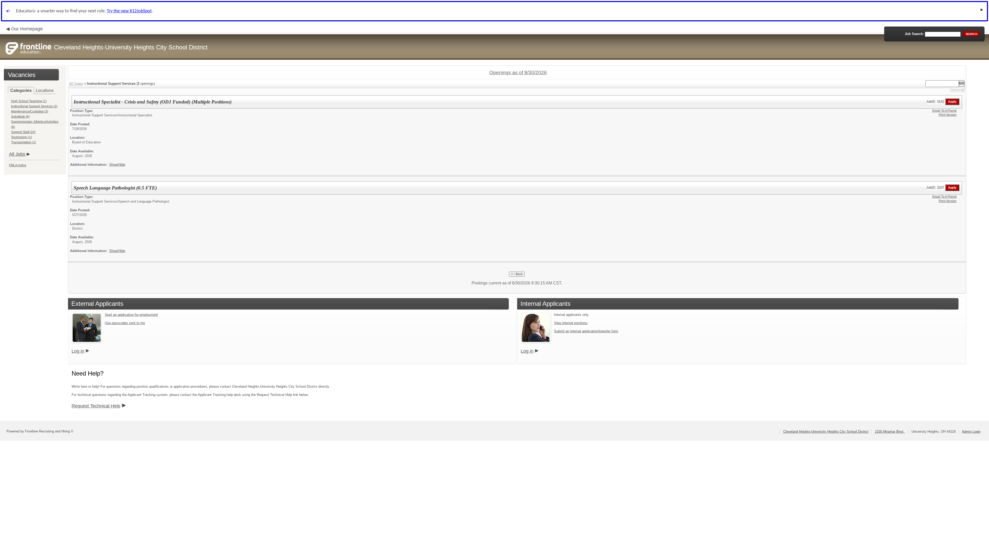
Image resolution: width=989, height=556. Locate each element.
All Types (76, 83)
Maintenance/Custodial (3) (29, 111)
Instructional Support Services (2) (34, 106)
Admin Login (971, 431)
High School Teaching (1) (29, 101)
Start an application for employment (131, 315)
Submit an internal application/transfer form (586, 331)
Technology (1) (21, 137)
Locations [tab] (45, 90)
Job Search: (914, 34)
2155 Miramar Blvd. (890, 431)
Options (955, 89)
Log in (78, 351)
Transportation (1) (23, 142)
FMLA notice (17, 165)
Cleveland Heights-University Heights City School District (825, 431)
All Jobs (17, 154)
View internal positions (570, 323)
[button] (982, 11)
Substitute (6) (20, 116)
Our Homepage (27, 28)
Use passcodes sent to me (125, 323)
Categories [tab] (21, 90)
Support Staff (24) (23, 132)
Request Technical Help (96, 406)
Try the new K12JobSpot (129, 11)
